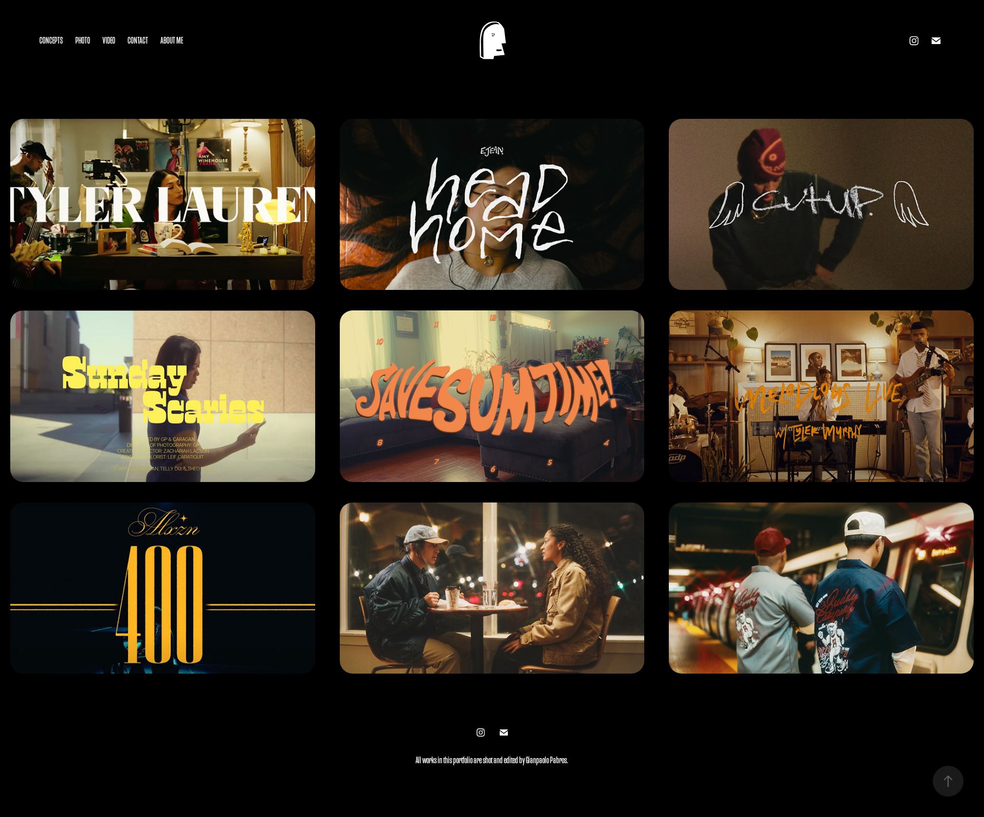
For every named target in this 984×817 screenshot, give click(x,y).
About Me (171, 40)
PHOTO (82, 40)
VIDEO (108, 40)
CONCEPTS (51, 40)
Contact (138, 40)
